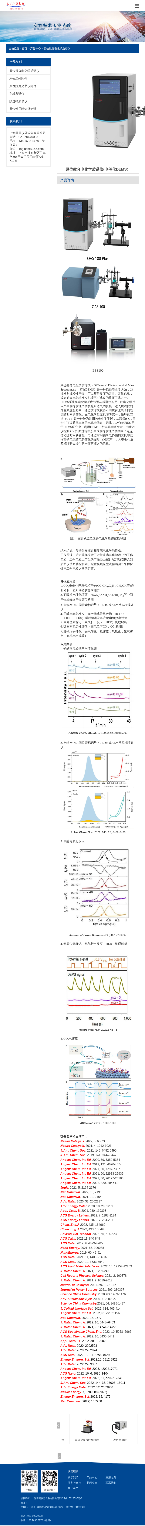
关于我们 (73, 1477)
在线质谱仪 (16, 93)
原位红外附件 (18, 78)
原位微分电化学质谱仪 (57, 48)
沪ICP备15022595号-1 (70, 1498)
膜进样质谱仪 (18, 101)
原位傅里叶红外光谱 (22, 108)
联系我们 (111, 1482)
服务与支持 (74, 1482)
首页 (24, 48)
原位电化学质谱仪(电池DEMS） (123, 1440)
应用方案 (111, 1477)
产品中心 (35, 48)
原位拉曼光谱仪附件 (22, 86)
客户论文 (73, 1487)
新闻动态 (92, 1482)
